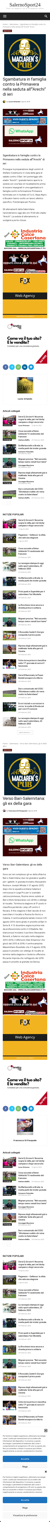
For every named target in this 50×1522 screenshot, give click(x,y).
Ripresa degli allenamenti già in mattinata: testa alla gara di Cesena (32, 475)
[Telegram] (31, 367)
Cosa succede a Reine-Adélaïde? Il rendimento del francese (31, 434)
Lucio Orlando (14, 102)
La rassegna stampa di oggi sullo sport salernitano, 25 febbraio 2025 (31, 566)
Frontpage (7, 439)
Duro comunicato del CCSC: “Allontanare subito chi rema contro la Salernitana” (31, 491)
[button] (45, 1471)
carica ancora (24, 732)
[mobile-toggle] (4, 16)
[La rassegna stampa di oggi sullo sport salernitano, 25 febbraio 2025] (9, 566)
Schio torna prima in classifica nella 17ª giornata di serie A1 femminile (32, 663)
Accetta (25, 1500)
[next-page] (9, 503)
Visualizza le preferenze (25, 1515)
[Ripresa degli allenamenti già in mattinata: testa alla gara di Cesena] (9, 476)
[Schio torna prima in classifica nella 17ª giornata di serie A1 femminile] (9, 663)
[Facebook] (5, 367)
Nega (25, 1507)
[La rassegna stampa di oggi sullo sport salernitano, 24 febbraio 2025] (9, 721)
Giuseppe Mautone (26, 465)
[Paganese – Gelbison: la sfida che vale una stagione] (9, 538)
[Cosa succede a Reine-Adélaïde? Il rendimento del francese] (9, 434)
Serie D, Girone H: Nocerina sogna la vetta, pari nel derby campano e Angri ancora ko (31, 419)
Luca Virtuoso (23, 425)
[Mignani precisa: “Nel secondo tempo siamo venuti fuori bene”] (9, 462)
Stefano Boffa (24, 440)
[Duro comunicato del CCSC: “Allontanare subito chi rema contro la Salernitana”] (9, 492)
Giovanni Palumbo (25, 452)
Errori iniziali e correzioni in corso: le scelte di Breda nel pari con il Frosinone (31, 706)
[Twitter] (12, 367)
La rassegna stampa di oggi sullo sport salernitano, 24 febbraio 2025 (31, 721)
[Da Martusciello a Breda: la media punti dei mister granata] (9, 449)
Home (5, 24)
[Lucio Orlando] (4, 101)
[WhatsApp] (18, 367)
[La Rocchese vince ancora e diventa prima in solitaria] (9, 608)
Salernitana (13, 24)
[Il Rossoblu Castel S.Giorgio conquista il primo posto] (9, 635)
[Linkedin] (25, 367)
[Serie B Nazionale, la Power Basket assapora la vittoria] (9, 678)
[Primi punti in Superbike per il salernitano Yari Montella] (9, 595)
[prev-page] (4, 503)
